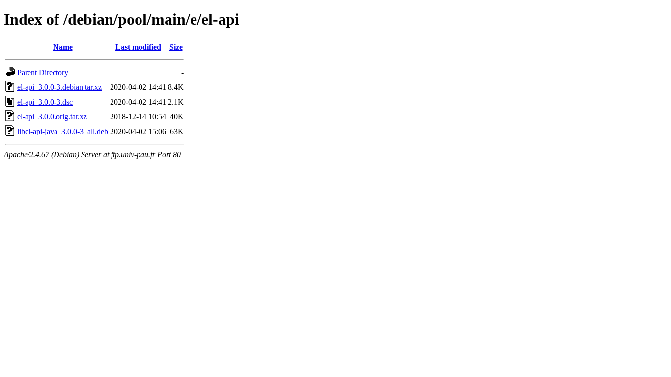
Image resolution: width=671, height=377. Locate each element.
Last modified (138, 47)
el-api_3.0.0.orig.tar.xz (52, 116)
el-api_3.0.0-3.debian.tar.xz (59, 87)
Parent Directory (42, 72)
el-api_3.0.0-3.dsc (45, 102)
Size (176, 47)
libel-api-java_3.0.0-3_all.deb (62, 131)
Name (63, 47)
